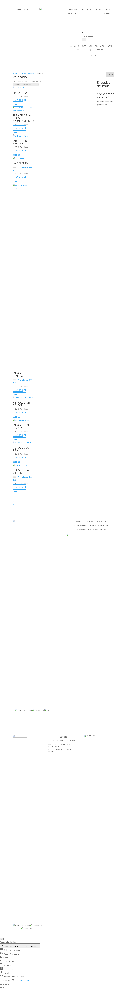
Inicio (15, 73)
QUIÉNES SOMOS (23, 10)
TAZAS (108, 10)
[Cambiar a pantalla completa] (3, 984)
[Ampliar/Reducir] (1, 984)
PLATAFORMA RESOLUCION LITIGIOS (90, 529)
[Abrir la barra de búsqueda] (91, 33)
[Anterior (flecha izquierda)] (1, 987)
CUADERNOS (73, 13)
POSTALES (86, 10)
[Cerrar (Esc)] (8, 984)
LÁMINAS (73, 10)
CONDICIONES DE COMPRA (95, 522)
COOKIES (77, 522)
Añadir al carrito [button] (19, 102)
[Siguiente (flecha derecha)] (3, 987)
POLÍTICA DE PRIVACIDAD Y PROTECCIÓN (90, 526)
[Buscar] (84, 39)
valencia (31, 73)
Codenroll (25, 980)
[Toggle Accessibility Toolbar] (2, 939)
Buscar (110, 74)
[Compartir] (6, 984)
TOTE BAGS (98, 10)
